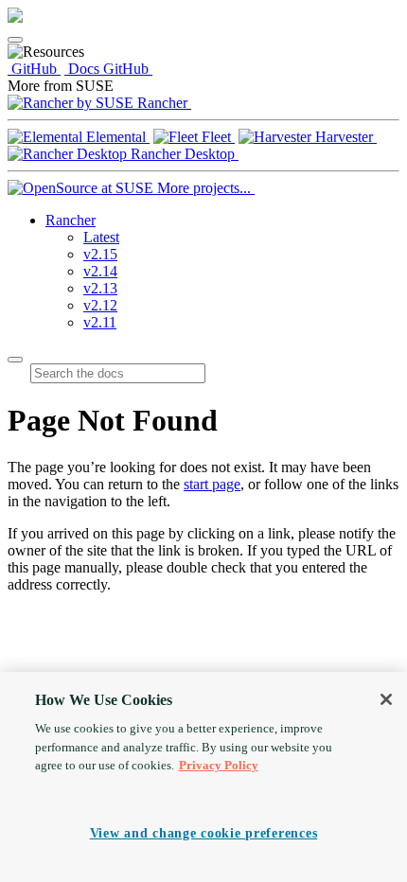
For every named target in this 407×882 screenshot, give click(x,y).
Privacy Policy (218, 765)
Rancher (162, 103)
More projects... (204, 188)
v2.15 (100, 254)
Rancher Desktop (183, 154)
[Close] (386, 699)
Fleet (216, 137)
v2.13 (100, 288)
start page (212, 484)
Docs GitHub (108, 69)
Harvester (344, 137)
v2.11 (99, 322)
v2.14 (100, 271)
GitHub (34, 69)
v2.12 (100, 305)
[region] (203, 777)
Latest (101, 237)
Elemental (116, 137)
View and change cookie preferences (203, 832)
